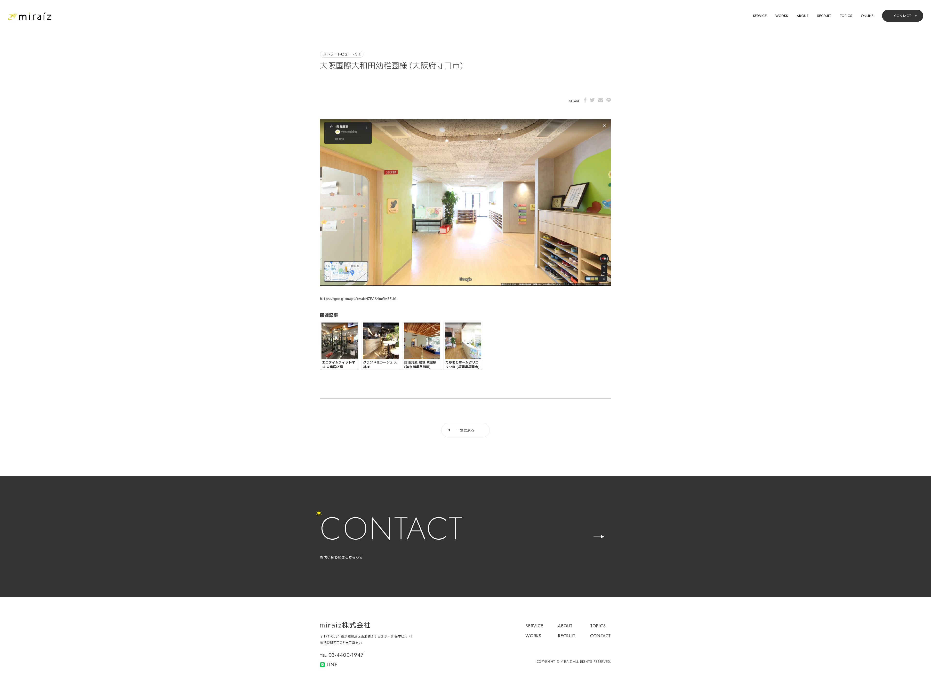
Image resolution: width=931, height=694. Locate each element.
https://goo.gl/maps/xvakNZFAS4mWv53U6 (358, 298)
